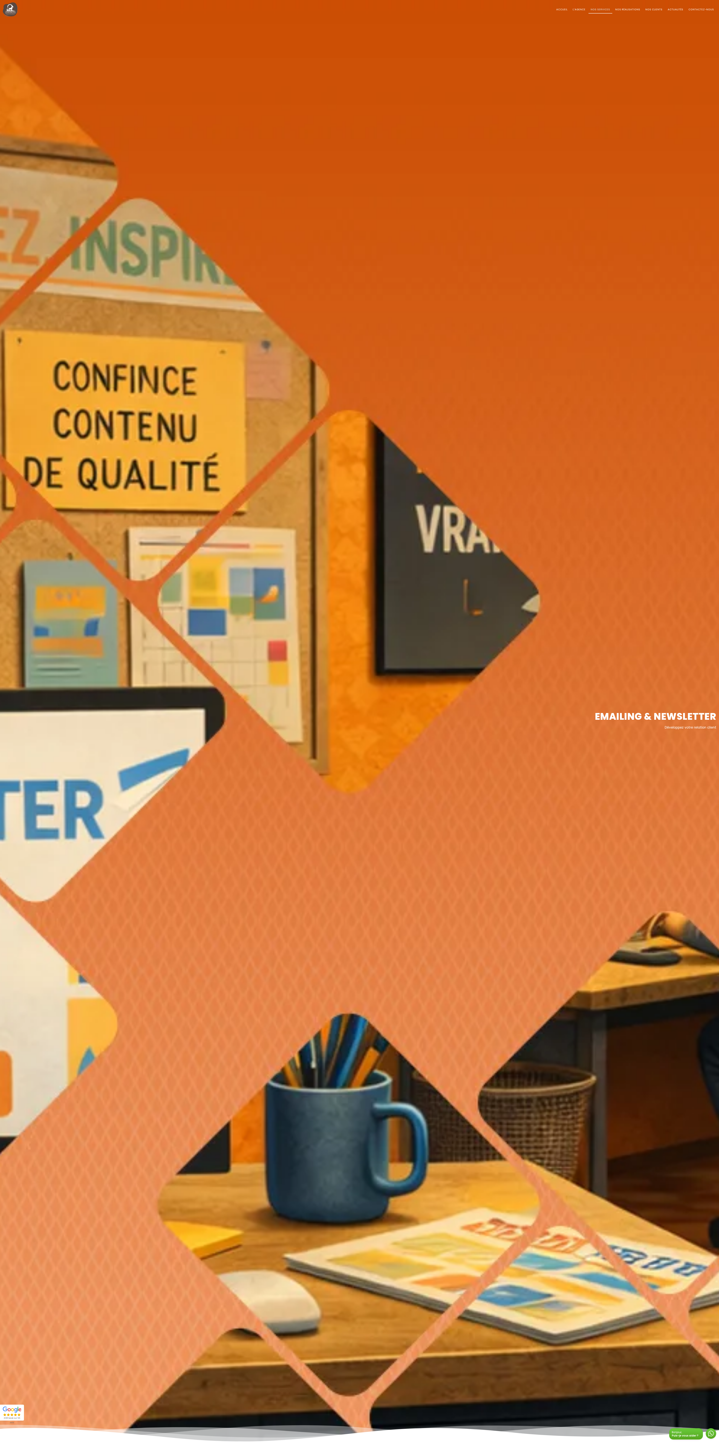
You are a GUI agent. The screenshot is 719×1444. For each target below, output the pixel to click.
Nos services (600, 9)
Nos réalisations (627, 9)
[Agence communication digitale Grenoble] (12, 9)
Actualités (675, 9)
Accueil (562, 9)
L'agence (579, 9)
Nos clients (653, 9)
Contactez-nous (701, 9)
